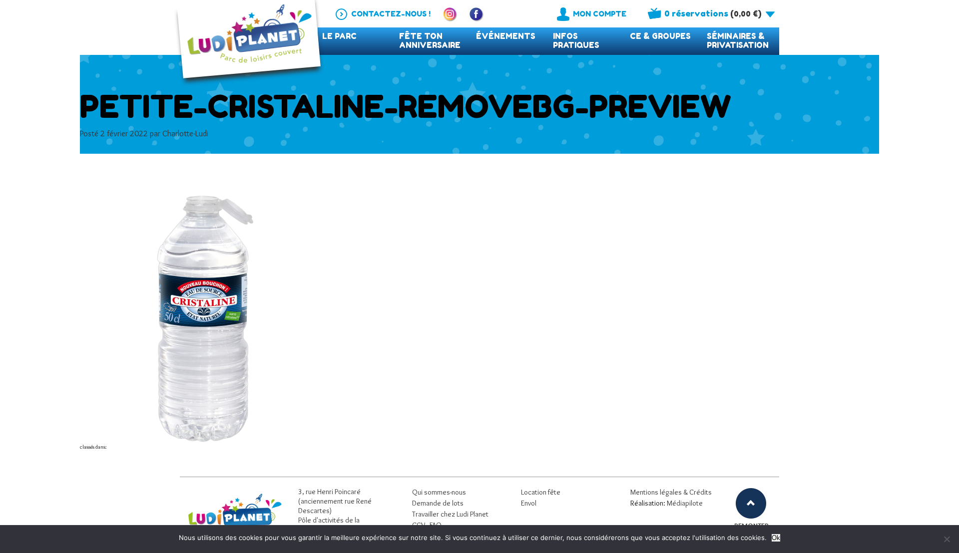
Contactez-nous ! (391, 13)
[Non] (947, 539)
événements (505, 36)
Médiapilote (685, 503)
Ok (776, 538)
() (712, 13)
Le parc (339, 36)
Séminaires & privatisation (738, 40)
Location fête (540, 492)
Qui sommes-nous (439, 492)
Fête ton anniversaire (430, 40)
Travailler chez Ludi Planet (450, 514)
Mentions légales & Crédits (671, 492)
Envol (528, 503)
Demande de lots (438, 503)
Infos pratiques (576, 40)
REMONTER (751, 526)
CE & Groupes (660, 36)
